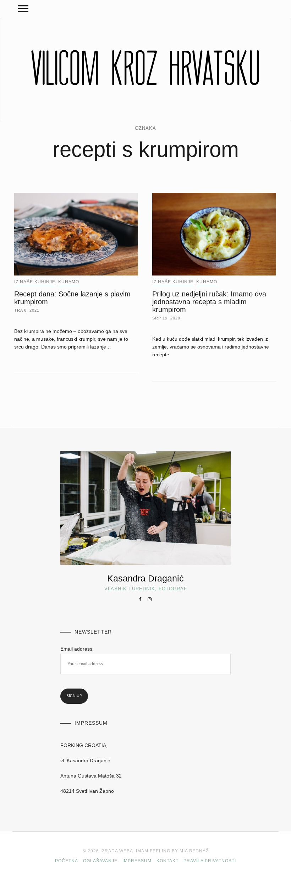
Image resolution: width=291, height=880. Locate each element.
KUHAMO (68, 281)
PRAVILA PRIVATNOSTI (209, 860)
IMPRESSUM (137, 860)
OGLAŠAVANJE (100, 860)
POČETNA (66, 860)
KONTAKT (168, 860)
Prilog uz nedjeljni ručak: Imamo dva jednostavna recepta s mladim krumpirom (209, 301)
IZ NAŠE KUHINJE (34, 281)
